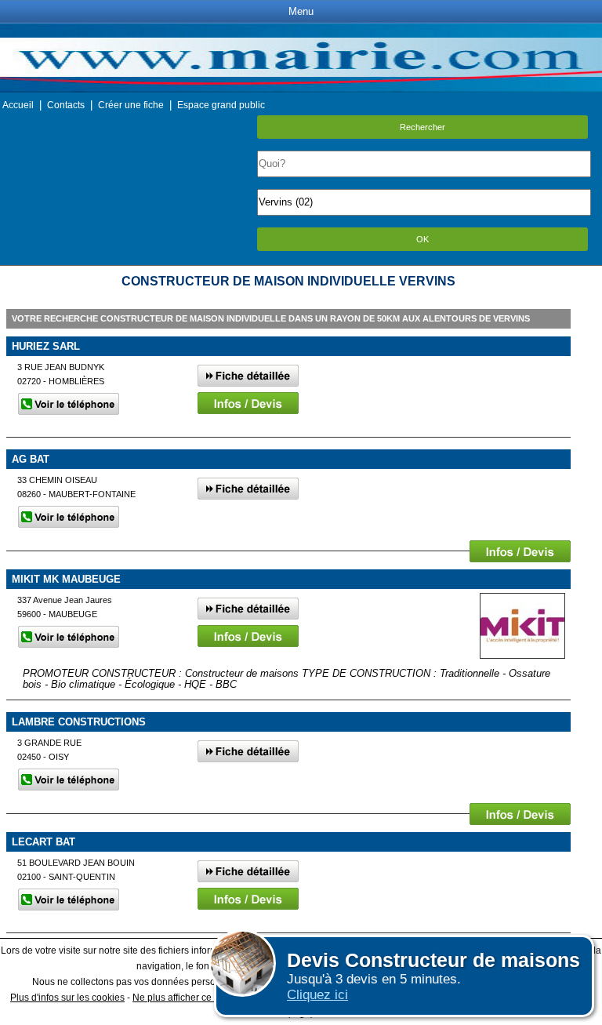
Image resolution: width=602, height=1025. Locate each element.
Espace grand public (221, 105)
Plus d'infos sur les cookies (67, 997)
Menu (301, 11)
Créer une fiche (131, 105)
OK (422, 239)
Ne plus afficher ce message (192, 997)
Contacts (66, 105)
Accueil (18, 105)
